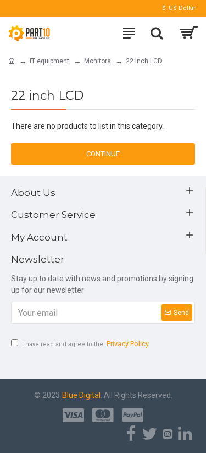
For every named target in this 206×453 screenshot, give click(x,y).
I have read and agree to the (85, 344)
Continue (103, 154)
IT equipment (49, 61)
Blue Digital (81, 395)
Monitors (97, 61)
